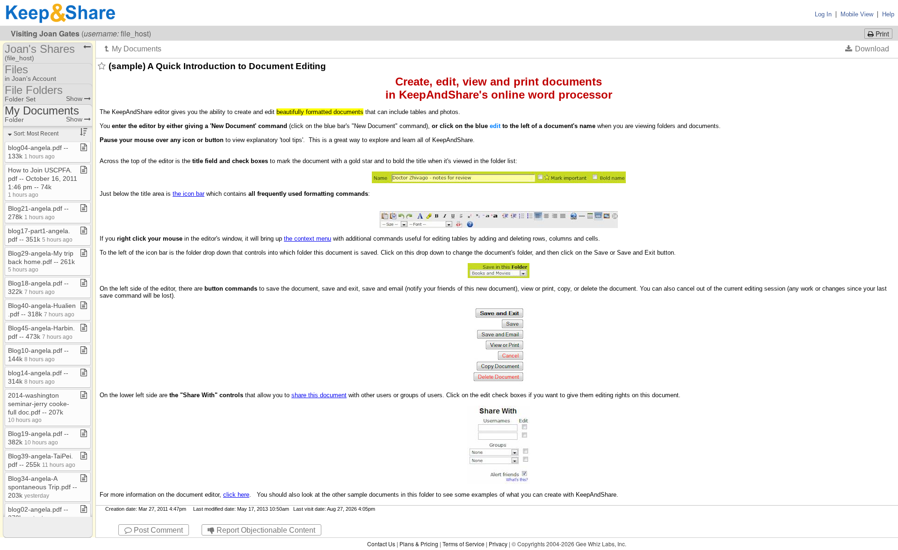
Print (881, 33)
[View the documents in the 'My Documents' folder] (133, 48)
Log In (823, 14)
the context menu (307, 238)
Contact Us (381, 544)
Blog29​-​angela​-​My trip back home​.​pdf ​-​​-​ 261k (41, 261)
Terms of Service (463, 544)
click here (236, 494)
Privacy (498, 544)
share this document (319, 395)
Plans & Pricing (418, 544)
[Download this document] (867, 48)
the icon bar (188, 193)
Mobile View (856, 14)
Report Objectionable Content (265, 530)
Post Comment (157, 530)
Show (75, 98)
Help (888, 14)
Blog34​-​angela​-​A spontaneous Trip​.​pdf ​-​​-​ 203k (42, 487)
